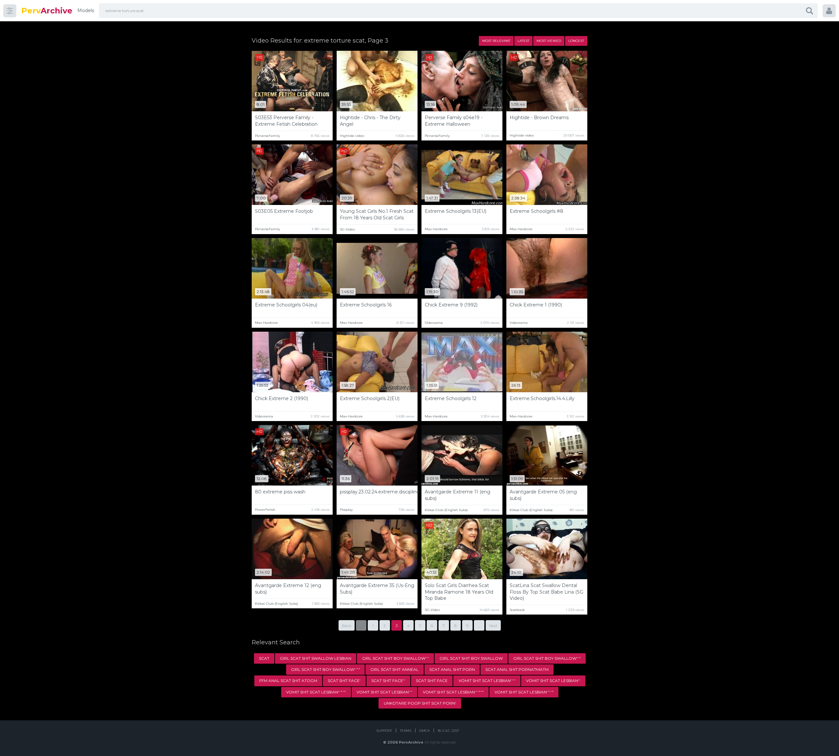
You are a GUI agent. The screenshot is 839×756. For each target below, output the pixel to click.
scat (264, 658)
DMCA (424, 730)
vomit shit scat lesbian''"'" (316, 692)
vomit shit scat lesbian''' (384, 692)
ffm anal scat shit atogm (288, 680)
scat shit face (432, 680)
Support (384, 730)
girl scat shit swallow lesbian (315, 658)
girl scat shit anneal (394, 669)
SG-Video (347, 229)
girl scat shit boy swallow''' (395, 658)
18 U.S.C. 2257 (448, 730)
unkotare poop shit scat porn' (420, 703)
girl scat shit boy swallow (471, 658)
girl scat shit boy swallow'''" (325, 669)
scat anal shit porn (452, 669)
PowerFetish (265, 509)
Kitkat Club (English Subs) (446, 510)
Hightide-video (352, 136)
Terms (405, 730)
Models (85, 10)
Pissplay (346, 509)
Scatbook (517, 610)
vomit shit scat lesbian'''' (487, 680)
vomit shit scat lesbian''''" (524, 692)
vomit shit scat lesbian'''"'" (453, 692)
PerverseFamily (267, 136)
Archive (46, 11)
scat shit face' (344, 680)
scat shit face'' (388, 680)
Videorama (434, 323)
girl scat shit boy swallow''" (547, 658)
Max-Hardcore (436, 229)
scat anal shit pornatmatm (517, 669)
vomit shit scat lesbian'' (553, 680)
